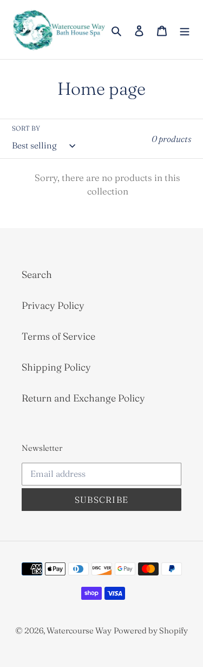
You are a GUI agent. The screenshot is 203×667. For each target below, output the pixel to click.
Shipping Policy (56, 367)
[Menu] (184, 29)
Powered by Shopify (151, 630)
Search (37, 274)
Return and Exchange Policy (83, 398)
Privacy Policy (53, 305)
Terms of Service (58, 336)
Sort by (26, 128)
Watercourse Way (79, 630)
